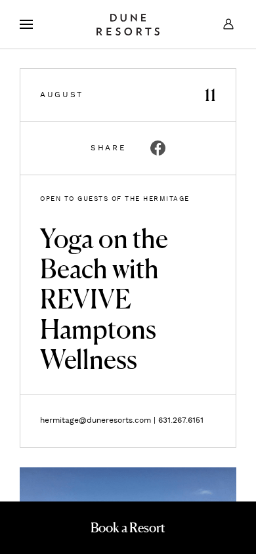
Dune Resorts (128, 24)
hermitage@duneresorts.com (95, 420)
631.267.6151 (180, 420)
